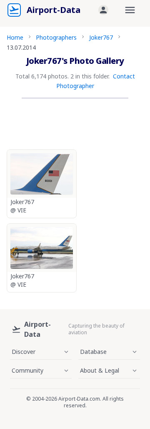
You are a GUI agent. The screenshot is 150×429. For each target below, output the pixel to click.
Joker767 (101, 37)
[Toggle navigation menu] (130, 10)
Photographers (56, 37)
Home (15, 37)
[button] (103, 10)
